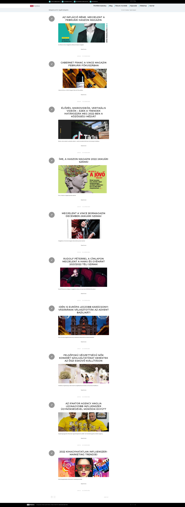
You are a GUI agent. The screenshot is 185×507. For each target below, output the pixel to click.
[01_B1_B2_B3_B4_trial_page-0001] (83, 33)
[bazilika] (83, 325)
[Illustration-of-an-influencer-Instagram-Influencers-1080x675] (83, 467)
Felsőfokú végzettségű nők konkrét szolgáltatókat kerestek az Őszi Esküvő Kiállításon (83, 358)
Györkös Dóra (87, 56)
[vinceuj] (83, 229)
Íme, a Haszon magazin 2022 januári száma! (83, 160)
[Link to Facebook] (133, 1)
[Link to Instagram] (131, 1)
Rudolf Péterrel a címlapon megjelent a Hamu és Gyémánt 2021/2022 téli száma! (83, 261)
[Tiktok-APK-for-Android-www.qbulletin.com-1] (83, 129)
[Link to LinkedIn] (135, 1)
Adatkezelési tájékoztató (63, 504)
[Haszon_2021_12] (83, 179)
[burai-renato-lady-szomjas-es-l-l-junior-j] (83, 422)
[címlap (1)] (83, 78)
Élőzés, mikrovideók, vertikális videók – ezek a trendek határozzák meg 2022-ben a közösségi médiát (83, 112)
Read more (83, 49)
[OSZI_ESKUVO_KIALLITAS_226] (83, 373)
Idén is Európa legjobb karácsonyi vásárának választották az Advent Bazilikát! (83, 310)
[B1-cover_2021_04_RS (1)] (83, 277)
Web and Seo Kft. (54, 504)
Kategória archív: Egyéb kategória (58, 10)
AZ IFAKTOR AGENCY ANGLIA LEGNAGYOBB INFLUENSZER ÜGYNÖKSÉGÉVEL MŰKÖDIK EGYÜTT (83, 406)
